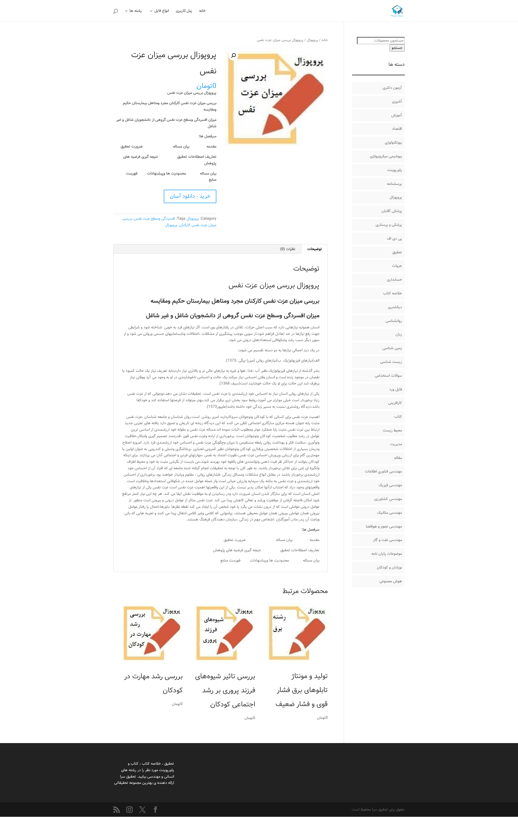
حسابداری (394, 279)
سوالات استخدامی (388, 376)
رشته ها (136, 11)
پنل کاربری (184, 11)
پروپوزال (312, 40)
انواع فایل (161, 11)
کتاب (398, 417)
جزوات (397, 266)
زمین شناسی (392, 348)
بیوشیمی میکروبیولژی (386, 156)
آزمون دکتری (392, 88)
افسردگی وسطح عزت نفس (154, 219)
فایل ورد (395, 389)
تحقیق (397, 252)
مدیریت (396, 444)
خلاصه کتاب (392, 293)
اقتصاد (397, 129)
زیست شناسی (391, 362)
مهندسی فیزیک (390, 485)
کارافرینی (395, 403)
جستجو (397, 48)
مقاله (398, 458)
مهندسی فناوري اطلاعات (383, 471)
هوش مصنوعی (390, 581)
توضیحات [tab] (314, 249)
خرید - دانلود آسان (190, 196)
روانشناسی (394, 321)
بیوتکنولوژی (393, 142)
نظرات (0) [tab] (287, 249)
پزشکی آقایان (391, 211)
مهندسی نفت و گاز (387, 540)
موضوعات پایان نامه (387, 554)
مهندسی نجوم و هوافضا (384, 526)
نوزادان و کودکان (389, 567)
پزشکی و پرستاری (389, 225)
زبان (399, 334)
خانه (202, 11)
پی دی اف (394, 238)
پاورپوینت (394, 170)
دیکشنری (395, 307)
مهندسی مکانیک (389, 513)
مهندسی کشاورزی (388, 499)
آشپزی (397, 101)
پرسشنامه (394, 184)
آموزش (396, 115)
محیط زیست (392, 430)
